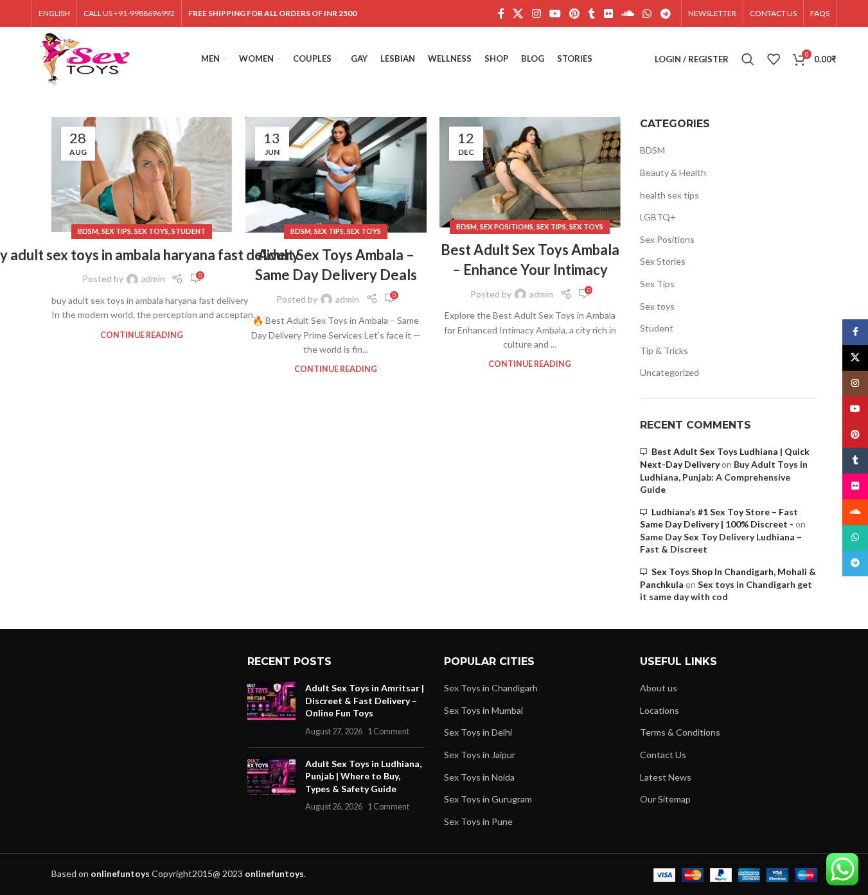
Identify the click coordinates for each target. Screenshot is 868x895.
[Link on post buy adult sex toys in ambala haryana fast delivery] (142, 174)
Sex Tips (116, 231)
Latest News (665, 777)
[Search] (748, 59)
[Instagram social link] (536, 13)
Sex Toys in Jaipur (479, 754)
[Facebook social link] (501, 13)
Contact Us (663, 754)
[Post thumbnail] (271, 709)
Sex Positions (506, 226)
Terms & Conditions (680, 732)
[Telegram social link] (665, 13)
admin (153, 278)
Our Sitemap (665, 798)
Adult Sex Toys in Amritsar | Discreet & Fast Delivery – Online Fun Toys (364, 700)
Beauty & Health (673, 172)
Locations (659, 710)
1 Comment (388, 731)
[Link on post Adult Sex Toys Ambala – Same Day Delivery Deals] (336, 175)
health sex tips (669, 195)
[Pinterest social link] (574, 13)
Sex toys (151, 231)
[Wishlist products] (773, 59)
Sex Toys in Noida (479, 777)
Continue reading (141, 335)
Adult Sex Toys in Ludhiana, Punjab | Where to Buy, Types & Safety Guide (363, 776)
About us (658, 687)
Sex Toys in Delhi (478, 732)
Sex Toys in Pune (478, 821)
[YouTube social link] (555, 13)
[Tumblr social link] (591, 13)
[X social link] (518, 13)
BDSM (88, 231)
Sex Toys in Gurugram (488, 798)
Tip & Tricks (664, 350)
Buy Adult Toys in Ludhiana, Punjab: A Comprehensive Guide (724, 477)
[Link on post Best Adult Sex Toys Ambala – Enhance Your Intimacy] (530, 172)
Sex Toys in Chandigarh (491, 687)
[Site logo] (85, 58)
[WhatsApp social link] (647, 13)
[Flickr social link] (608, 13)
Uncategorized (669, 372)
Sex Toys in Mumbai (483, 710)
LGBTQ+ (658, 216)
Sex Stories (663, 261)
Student (189, 231)
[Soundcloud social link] (627, 13)
